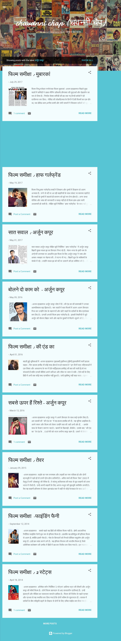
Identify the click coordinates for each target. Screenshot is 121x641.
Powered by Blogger (62, 633)
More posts (50, 623)
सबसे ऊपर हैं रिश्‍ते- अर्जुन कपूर (37, 402)
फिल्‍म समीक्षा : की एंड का (31, 346)
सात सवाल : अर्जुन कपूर (30, 232)
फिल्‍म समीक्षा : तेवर (26, 460)
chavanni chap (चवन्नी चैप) (60, 22)
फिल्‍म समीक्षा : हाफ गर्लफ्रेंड (34, 175)
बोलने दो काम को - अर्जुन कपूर (36, 289)
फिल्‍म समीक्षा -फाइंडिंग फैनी (33, 516)
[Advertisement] (109, 101)
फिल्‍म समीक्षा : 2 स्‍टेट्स (29, 572)
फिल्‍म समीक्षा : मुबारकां (29, 74)
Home (60, 49)
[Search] (117, 8)
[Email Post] (29, 114)
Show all (87, 60)
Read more (85, 113)
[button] (89, 73)
